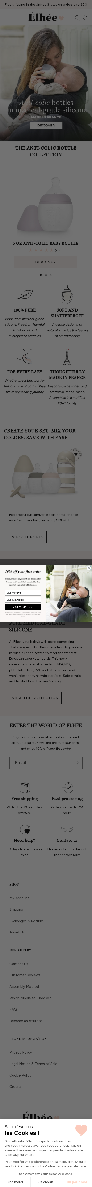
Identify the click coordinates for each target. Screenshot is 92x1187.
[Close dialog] (89, 568)
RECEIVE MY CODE (23, 607)
